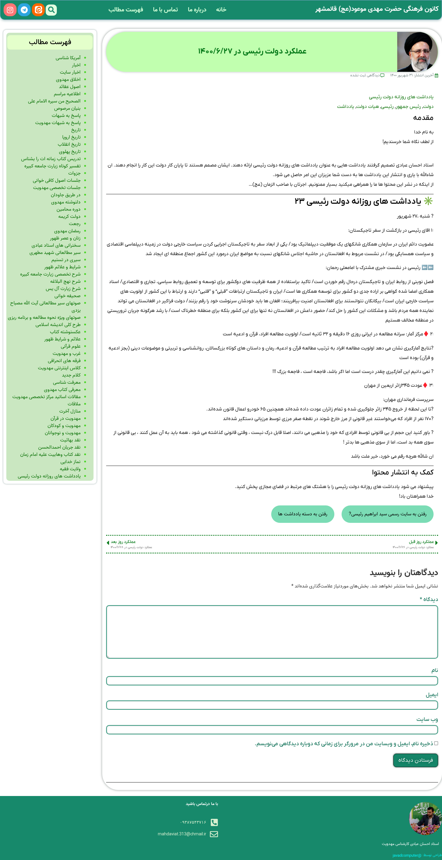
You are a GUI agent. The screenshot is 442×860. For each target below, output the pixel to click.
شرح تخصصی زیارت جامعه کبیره (50, 274)
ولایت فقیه (70, 469)
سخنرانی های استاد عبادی (56, 245)
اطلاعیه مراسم (67, 94)
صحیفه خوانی (67, 296)
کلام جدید (71, 375)
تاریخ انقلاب (69, 144)
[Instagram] (10, 9)
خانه (221, 10)
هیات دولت (367, 107)
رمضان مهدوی (67, 231)
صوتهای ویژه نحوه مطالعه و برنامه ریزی (44, 318)
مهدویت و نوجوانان (63, 433)
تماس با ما (165, 10)
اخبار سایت (70, 72)
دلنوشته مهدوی (66, 202)
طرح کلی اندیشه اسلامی (58, 325)
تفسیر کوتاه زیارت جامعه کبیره (52, 166)
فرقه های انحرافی (64, 361)
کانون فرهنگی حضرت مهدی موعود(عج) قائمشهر (377, 9)
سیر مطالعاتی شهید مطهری (55, 253)
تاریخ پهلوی (70, 152)
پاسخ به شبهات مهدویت (58, 123)
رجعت (75, 224)
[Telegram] (24, 9)
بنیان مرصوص (67, 108)
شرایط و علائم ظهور (62, 267)
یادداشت (345, 107)
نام (434, 670)
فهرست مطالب (126, 10)
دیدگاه (429, 599)
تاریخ (76, 130)
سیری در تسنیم (66, 260)
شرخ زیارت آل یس (63, 289)
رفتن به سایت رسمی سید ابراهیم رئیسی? (388, 514)
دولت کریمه (69, 217)
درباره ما (197, 10)
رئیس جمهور (408, 107)
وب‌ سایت (427, 719)
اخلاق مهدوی (68, 80)
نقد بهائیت (70, 440)
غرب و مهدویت (67, 354)
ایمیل (432, 694)
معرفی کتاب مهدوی (62, 390)
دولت (428, 107)
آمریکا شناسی (68, 58)
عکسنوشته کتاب (65, 332)
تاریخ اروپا (71, 137)
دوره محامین (69, 209)
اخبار (76, 65)
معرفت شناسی (67, 382)
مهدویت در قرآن (66, 418)
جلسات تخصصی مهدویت (57, 188)
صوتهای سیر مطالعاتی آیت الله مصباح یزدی (45, 306)
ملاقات (74, 404)
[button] (51, 10)
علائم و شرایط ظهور (62, 339)
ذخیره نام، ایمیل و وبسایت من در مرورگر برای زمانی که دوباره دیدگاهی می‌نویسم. (344, 743)
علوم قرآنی (71, 346)
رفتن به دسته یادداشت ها (302, 514)
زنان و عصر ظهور (65, 238)
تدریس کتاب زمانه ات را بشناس (51, 159)
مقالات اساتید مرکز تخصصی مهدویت (46, 397)
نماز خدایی (70, 462)
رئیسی (387, 107)
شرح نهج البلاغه (65, 281)
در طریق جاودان (66, 195)
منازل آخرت (70, 411)
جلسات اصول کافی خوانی (57, 181)
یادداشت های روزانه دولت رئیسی (401, 97)
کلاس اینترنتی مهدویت (59, 368)
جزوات (74, 173)
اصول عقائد (70, 87)
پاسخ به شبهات (66, 116)
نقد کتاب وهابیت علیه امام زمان (50, 455)
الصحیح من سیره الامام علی (54, 101)
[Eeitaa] (38, 9)
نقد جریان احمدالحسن (59, 447)
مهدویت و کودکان (64, 426)
